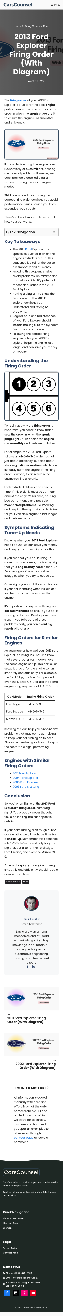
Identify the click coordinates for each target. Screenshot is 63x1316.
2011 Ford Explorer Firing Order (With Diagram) (26, 1020)
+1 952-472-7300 (23, 1273)
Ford (45, 26)
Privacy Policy (10, 1248)
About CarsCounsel (13, 1218)
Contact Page (10, 1252)
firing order (18, 100)
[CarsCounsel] (17, 5)
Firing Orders (32, 26)
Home (18, 26)
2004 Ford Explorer (26, 778)
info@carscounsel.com (25, 1277)
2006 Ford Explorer (25, 782)
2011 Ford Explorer (25, 773)
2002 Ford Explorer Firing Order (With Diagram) (36, 1066)
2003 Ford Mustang (26, 787)
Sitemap (7, 1227)
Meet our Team (11, 1223)
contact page (23, 1138)
